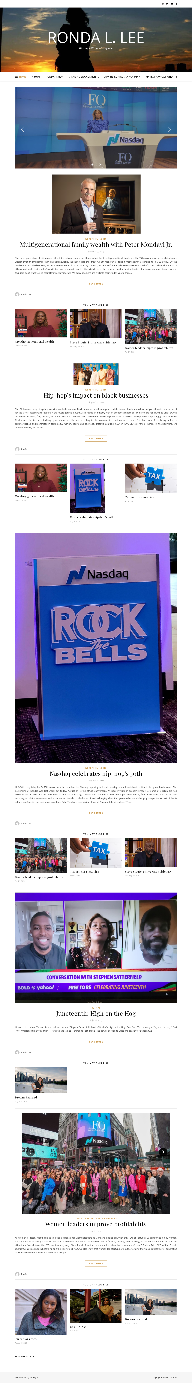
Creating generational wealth (34, 341)
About (36, 76)
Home (22, 76)
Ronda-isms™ (54, 76)
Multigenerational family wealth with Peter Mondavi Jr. (96, 244)
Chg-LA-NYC (78, 1327)
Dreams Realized (26, 1097)
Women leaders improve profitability (149, 348)
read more (96, 283)
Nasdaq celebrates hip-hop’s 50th (92, 517)
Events (96, 1008)
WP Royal (34, 1377)
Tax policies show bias (139, 497)
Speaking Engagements (84, 76)
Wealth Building (96, 239)
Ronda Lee (26, 294)
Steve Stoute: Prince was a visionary (93, 342)
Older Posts (25, 1356)
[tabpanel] (96, 127)
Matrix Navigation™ (159, 76)
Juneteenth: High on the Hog (96, 1013)
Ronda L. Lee (96, 37)
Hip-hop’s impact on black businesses (96, 395)
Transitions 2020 (26, 1339)
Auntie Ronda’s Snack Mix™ (122, 76)
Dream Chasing (84, 1218)
